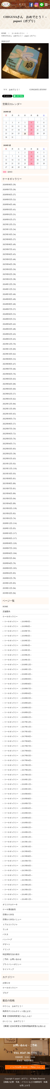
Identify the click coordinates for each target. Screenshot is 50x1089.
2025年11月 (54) (9, 229)
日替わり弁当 (8, 915)
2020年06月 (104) (10, 553)
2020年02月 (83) (9, 573)
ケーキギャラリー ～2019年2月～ (18, 655)
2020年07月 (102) (10, 548)
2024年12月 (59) (9, 284)
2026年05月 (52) (9, 200)
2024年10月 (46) (9, 294)
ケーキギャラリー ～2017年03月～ (18, 765)
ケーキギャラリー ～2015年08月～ (18, 856)
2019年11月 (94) (9, 588)
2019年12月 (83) (9, 583)
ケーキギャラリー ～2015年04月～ (18, 875)
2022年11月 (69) (9, 409)
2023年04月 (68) (9, 384)
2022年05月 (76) (9, 439)
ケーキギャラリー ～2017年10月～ (18, 732)
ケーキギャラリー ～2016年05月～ (18, 813)
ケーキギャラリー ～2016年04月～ (18, 818)
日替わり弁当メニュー (12, 919)
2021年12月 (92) (9, 464)
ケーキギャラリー (18, 33)
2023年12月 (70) (9, 344)
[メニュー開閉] (46, 4)
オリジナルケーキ (10, 905)
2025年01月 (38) (9, 279)
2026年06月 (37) (9, 195)
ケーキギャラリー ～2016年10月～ (18, 789)
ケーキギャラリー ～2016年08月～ (18, 799)
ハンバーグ (7, 939)
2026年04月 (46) (9, 204)
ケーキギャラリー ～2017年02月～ (18, 770)
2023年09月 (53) (9, 359)
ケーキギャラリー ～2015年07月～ (18, 861)
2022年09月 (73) (9, 419)
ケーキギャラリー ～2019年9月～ (18, 622)
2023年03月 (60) (9, 389)
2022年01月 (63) (9, 459)
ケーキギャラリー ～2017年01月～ (18, 775)
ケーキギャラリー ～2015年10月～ (18, 847)
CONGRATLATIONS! (38, 90)
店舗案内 (6, 612)
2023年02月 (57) (9, 394)
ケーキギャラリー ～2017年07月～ (18, 746)
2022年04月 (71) (9, 444)
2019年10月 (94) (9, 593)
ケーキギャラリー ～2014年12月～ (18, 894)
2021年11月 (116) (10, 469)
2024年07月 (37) (9, 309)
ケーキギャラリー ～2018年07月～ (18, 689)
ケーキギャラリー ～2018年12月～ (18, 665)
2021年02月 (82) (9, 513)
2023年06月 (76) (9, 374)
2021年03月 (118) (10, 508)
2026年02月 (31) (9, 214)
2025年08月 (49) (9, 244)
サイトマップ (8, 969)
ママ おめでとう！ (11, 90)
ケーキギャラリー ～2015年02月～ (18, 885)
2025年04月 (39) (9, 264)
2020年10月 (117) (10, 533)
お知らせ (6, 983)
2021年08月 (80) (9, 483)
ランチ (5, 929)
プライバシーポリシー (12, 964)
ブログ (5, 993)
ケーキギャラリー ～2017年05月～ (18, 756)
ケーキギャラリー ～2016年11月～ (18, 784)
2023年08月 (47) (9, 364)
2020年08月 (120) (10, 543)
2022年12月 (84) (9, 404)
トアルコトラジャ (10, 925)
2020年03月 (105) (10, 568)
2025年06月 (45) (9, 254)
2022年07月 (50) (9, 429)
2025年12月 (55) (9, 224)
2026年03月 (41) (9, 210)
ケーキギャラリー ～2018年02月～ (18, 712)
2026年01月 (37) (9, 220)
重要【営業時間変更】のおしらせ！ (18, 1016)
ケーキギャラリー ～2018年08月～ (18, 684)
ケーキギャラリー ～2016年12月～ (18, 780)
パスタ (5, 934)
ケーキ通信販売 (9, 909)
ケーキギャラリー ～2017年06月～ (18, 751)
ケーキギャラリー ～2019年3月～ (18, 650)
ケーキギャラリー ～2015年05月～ (18, 870)
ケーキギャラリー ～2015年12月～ (18, 837)
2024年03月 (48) (9, 329)
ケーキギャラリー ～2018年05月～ (18, 698)
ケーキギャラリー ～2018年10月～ (18, 674)
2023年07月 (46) (9, 369)
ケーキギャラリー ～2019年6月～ (18, 636)
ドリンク (6, 949)
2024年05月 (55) (9, 319)
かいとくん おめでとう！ (14, 1021)
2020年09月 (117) (10, 538)
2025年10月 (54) (9, 234)
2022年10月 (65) (9, 414)
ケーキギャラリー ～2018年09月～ (18, 679)
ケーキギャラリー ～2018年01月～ (18, 717)
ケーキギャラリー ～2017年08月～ (18, 741)
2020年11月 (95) (9, 528)
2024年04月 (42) (9, 324)
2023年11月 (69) (9, 349)
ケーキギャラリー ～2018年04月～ (18, 703)
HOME (3, 33)
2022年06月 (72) (9, 434)
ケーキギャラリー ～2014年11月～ (18, 899)
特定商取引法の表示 (11, 954)
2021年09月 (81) (9, 479)
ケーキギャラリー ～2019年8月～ (18, 626)
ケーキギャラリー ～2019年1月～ (18, 660)
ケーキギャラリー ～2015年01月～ (18, 890)
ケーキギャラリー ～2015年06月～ (18, 866)
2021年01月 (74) (9, 518)
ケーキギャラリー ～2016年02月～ (18, 827)
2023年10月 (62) (9, 354)
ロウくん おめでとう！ (13, 1006)
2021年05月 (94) (9, 499)
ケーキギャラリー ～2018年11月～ (18, 669)
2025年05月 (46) (9, 259)
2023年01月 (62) (9, 399)
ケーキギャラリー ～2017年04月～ (18, 760)
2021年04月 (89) (9, 503)
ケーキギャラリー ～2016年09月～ (18, 794)
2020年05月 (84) (9, 558)
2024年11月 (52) (9, 289)
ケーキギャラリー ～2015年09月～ (18, 851)
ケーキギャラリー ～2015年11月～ (18, 842)
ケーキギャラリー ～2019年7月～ (18, 631)
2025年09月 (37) (9, 239)
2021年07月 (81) (9, 489)
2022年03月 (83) (9, 449)
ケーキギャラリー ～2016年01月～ (18, 832)
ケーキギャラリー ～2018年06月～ (18, 693)
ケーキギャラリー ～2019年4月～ (18, 645)
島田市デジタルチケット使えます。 (18, 1011)
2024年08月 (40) (9, 304)
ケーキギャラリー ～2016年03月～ (18, 823)
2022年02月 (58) (9, 454)
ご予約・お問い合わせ (12, 959)
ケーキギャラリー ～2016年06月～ (18, 808)
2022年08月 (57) (9, 424)
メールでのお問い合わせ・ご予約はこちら (25, 1067)
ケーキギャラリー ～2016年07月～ (18, 803)
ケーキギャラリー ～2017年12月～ (18, 722)
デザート (6, 944)
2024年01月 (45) (9, 339)
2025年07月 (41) (9, 249)
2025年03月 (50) (9, 269)
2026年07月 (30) (9, 190)
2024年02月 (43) (9, 334)
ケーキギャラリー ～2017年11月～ (18, 727)
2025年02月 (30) (9, 274)
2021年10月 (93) (9, 474)
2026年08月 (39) (9, 185)
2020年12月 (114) (10, 523)
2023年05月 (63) (9, 379)
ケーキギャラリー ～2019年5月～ (18, 641)
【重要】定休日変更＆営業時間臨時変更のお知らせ (24, 1026)
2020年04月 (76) (9, 563)
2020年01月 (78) (9, 578)
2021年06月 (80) (9, 493)
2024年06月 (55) (9, 314)
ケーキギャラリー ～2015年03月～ (18, 880)
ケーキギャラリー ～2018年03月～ (18, 708)
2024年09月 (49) (9, 299)
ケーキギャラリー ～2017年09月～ (18, 736)
